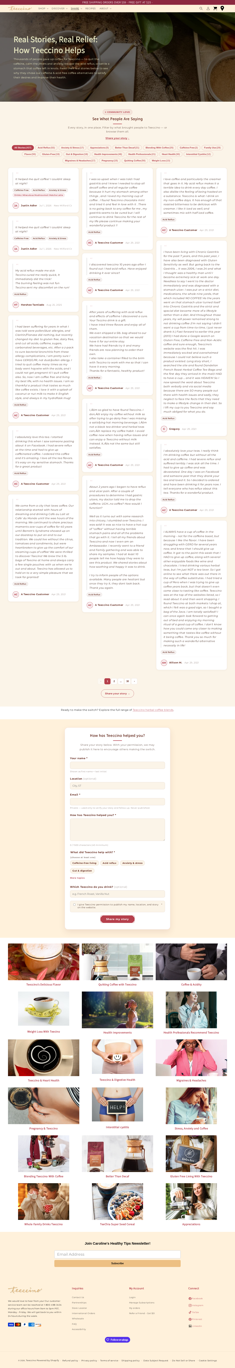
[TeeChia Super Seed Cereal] (117, 1201)
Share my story (117, 919)
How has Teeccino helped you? (93, 815)
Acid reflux (109, 863)
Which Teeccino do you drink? (98, 886)
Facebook (195, 1299)
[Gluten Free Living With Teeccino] (191, 1153)
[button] (43, 8)
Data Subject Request (155, 1360)
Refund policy (70, 1360)
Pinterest (195, 1320)
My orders (134, 1308)
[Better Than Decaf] (117, 1153)
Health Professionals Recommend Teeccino (191, 1032)
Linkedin (195, 1327)
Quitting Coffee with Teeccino (117, 984)
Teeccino (31, 1360)
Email (75, 794)
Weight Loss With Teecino (43, 1031)
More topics (77, 877)
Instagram (195, 1306)
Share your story (117, 138)
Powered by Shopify (48, 1360)
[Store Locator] (222, 8)
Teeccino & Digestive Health (117, 1080)
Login (132, 1297)
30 (127, 681)
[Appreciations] (191, 1201)
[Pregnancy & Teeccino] (43, 1106)
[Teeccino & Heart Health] (43, 1057)
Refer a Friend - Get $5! (142, 1313)
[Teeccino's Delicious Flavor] (43, 962)
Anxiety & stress (132, 863)
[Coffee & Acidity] (191, 962)
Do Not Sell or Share (183, 1360)
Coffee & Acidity (191, 984)
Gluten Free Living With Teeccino (191, 1176)
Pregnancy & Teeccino (43, 1128)
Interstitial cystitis (117, 1127)
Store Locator (79, 1308)
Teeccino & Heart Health (43, 1080)
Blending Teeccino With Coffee (43, 1176)
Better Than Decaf (117, 1176)
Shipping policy (130, 1360)
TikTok (193, 1313)
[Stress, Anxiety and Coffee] (191, 1106)
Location (83, 778)
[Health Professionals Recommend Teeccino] (191, 1010)
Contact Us (78, 1297)
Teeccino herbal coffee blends (153, 709)
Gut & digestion (82, 870)
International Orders (83, 1313)
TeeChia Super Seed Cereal (117, 1224)
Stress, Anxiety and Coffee (191, 1128)
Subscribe (117, 1263)
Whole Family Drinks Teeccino (43, 1224)
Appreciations (191, 1224)
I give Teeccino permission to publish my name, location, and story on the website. (120, 906)
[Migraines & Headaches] (191, 1057)
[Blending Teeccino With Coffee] (43, 1153)
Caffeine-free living (84, 863)
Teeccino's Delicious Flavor (43, 984)
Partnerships (79, 1302)
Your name (79, 758)
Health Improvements (117, 1032)
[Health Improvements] (117, 1010)
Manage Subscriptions (141, 1302)
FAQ (74, 1324)
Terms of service (109, 1360)
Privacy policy (89, 1360)
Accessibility (79, 1329)
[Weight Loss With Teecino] (43, 1009)
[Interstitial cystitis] (117, 1105)
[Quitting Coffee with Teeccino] (117, 961)
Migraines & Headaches (191, 1080)
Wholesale (78, 1318)
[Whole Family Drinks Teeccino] (43, 1201)
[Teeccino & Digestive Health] (117, 1057)
